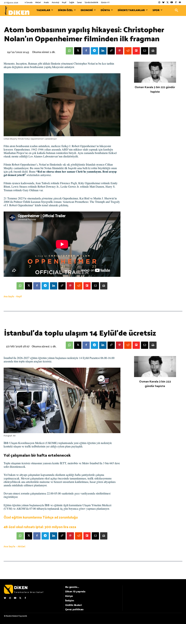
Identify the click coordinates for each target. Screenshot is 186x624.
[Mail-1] (180, 3)
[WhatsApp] (69, 50)
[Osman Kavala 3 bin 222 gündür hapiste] (155, 72)
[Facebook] (176, 3)
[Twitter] (167, 3)
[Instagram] (159, 3)
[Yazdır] (153, 50)
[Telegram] (94, 50)
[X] (77, 50)
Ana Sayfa (9, 296)
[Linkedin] (102, 50)
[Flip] (136, 50)
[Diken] (16, 10)
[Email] (144, 50)
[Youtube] (172, 3)
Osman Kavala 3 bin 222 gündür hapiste (155, 89)
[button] (176, 10)
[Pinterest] (119, 50)
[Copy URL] (111, 50)
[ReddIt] (128, 50)
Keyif (19, 296)
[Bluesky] (163, 3)
